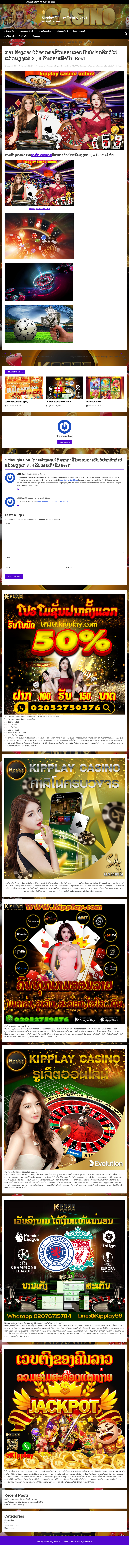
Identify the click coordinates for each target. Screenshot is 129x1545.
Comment (9, 524)
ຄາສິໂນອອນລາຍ (41, 155)
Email (7, 568)
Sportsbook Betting (12, 1525)
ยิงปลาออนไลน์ (79, 31)
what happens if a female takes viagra (52, 501)
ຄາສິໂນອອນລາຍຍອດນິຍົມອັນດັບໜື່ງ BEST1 (20, 1499)
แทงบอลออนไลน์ (26, 31)
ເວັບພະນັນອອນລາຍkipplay (16, 401)
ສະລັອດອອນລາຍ (93, 401)
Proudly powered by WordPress (50, 1542)
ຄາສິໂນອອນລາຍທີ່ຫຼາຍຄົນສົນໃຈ (105, 66)
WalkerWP (87, 1542)
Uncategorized (41, 66)
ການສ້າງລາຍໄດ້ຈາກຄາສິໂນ (61, 66)
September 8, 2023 (94, 406)
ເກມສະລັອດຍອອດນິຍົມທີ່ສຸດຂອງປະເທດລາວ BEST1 (23, 1502)
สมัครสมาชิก (9, 31)
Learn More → (64, 442)
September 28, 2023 (13, 406)
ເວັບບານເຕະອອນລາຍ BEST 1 (58, 401)
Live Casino (9, 1520)
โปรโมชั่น (23, 36)
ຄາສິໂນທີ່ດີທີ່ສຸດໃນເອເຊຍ (78, 66)
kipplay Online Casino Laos (64, 17)
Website (69, 568)
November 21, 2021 (27, 66)
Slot (5, 1523)
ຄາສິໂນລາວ (90, 66)
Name (7, 557)
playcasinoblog (12, 66)
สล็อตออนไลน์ (62, 31)
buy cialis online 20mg (69, 480)
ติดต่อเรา (36, 36)
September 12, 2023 (54, 406)
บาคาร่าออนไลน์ (44, 31)
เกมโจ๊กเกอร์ (9, 36)
